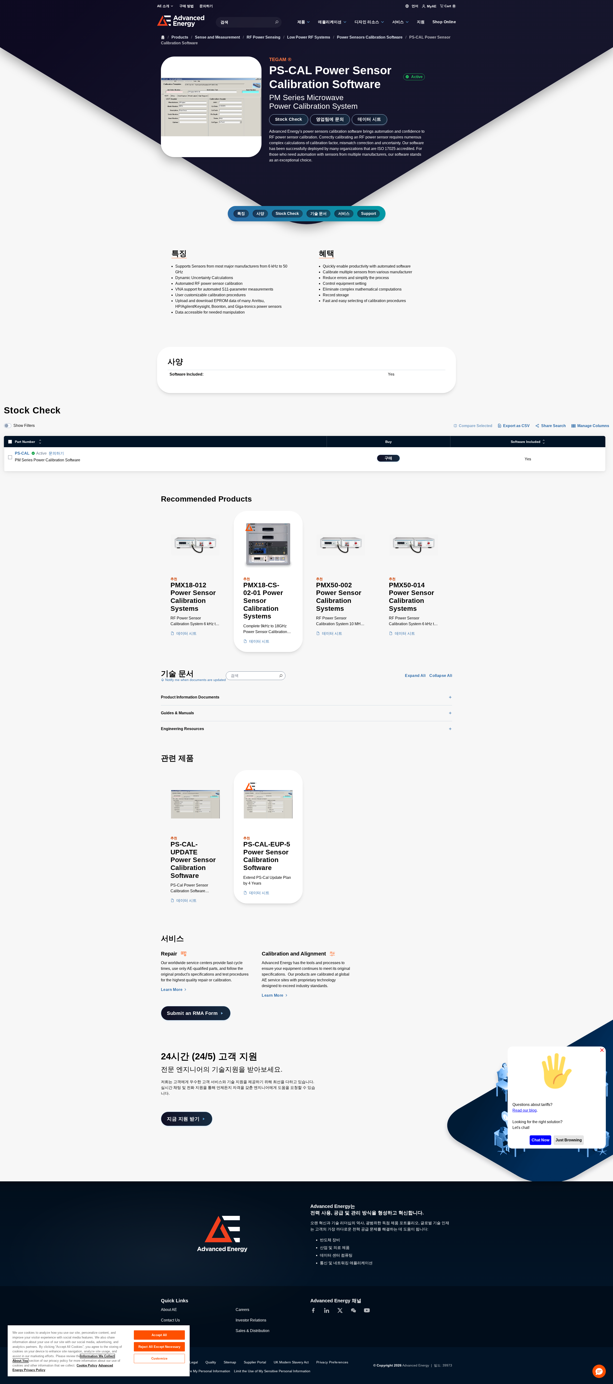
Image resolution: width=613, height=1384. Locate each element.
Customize (159, 1358)
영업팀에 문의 (330, 119)
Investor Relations (251, 1320)
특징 (241, 214)
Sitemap (230, 1362)
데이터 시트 (369, 119)
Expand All (415, 676)
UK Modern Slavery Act (291, 1362)
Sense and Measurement (218, 37)
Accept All (159, 1335)
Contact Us (170, 1320)
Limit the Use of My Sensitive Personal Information (272, 1371)
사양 (260, 214)
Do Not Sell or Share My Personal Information (195, 1371)
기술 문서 (318, 214)
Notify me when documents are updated (195, 680)
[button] (599, 1371)
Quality (210, 1362)
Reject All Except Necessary (159, 1347)
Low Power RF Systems (309, 37)
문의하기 (56, 453)
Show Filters (24, 425)
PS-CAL (22, 453)
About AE (169, 1310)
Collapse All (440, 676)
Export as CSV (516, 426)
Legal (193, 1362)
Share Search (553, 426)
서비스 (344, 214)
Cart (449, 6)
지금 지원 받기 (183, 1118)
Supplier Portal (255, 1362)
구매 (388, 458)
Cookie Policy (87, 1365)
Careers (242, 1310)
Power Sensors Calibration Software (370, 37)
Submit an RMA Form (192, 1013)
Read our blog (524, 1111)
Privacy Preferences (332, 1362)
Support (368, 214)
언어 (414, 6)
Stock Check (288, 119)
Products (180, 37)
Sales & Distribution (252, 1331)
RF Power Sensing (264, 37)
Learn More (172, 990)
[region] (99, 1350)
